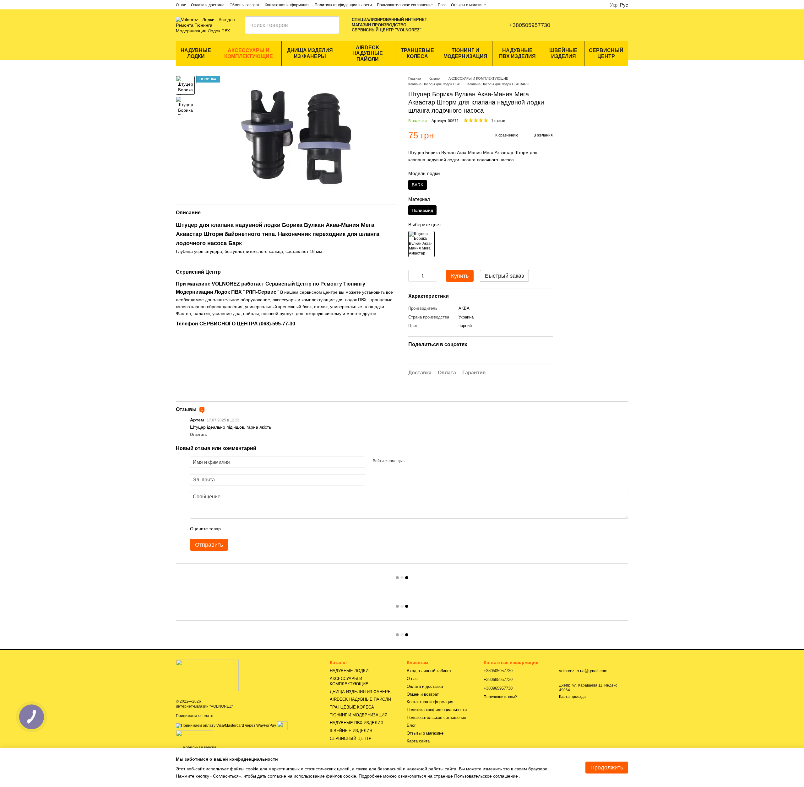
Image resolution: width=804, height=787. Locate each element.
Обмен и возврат (245, 5)
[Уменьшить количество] (413, 275)
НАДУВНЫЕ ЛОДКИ (196, 53)
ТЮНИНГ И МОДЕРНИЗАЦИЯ (465, 53)
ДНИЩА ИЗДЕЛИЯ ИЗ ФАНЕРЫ (310, 53)
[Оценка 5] (271, 529)
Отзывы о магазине (468, 5)
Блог (442, 5)
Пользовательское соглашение (405, 5)
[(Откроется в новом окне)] (282, 725)
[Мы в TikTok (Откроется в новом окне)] (489, 25)
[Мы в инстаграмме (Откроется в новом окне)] (464, 25)
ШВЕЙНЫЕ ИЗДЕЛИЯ (563, 53)
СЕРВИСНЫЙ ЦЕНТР (606, 53)
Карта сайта (418, 741)
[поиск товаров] (330, 25)
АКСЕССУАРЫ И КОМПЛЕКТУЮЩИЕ (248, 53)
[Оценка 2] (241, 529)
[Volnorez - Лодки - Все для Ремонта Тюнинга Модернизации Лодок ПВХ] (207, 675)
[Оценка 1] (231, 529)
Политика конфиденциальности (343, 5)
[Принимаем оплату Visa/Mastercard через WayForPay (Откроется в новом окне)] (226, 725)
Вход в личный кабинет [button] (429, 670)
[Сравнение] (574, 25)
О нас (181, 5)
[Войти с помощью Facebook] (411, 461)
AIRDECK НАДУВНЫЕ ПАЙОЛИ (367, 53)
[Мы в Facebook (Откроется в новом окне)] (451, 25)
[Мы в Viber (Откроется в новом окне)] (476, 25)
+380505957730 (529, 25)
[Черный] (421, 244)
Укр (613, 5)
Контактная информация (287, 5)
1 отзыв (498, 121)
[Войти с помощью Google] (421, 461)
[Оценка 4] (261, 529)
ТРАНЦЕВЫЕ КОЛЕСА (417, 53)
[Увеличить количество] (432, 275)
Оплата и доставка (208, 5)
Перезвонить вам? (500, 697)
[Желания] (607, 25)
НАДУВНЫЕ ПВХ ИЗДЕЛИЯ (517, 53)
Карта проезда (572, 696)
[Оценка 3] (251, 529)
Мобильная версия (199, 747)
